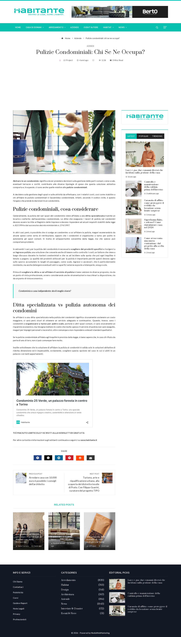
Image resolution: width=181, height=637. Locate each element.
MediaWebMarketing (100, 633)
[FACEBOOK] (38, 457)
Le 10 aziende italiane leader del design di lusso (62, 537)
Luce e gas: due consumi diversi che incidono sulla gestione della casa (144, 171)
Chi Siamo (18, 581)
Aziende (90, 46)
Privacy (16, 614)
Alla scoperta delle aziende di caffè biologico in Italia (96, 539)
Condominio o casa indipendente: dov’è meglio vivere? (45, 291)
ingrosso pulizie (23, 252)
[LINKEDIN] (59, 457)
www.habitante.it (89, 440)
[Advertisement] (90, 86)
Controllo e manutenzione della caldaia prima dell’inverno (153, 186)
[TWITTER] (48, 457)
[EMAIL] (91, 457)
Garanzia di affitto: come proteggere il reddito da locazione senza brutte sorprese (154, 205)
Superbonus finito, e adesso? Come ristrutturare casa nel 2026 (153, 224)
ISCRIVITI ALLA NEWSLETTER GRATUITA (63, 433)
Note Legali (18, 608)
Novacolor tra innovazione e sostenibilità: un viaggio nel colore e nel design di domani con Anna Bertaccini (28, 535)
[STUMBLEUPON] (80, 458)
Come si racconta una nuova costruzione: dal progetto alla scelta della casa (154, 243)
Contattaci (18, 587)
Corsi (15, 598)
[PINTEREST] (69, 457)
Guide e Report (20, 603)
